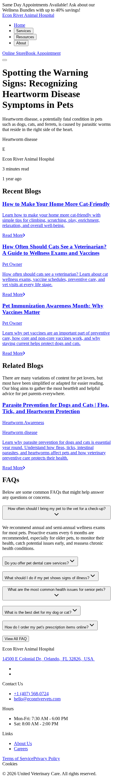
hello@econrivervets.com (37, 698)
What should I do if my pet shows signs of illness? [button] (47, 578)
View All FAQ (16, 639)
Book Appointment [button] (43, 53)
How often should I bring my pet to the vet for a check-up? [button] (56, 508)
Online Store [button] (13, 53)
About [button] (21, 43)
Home (19, 25)
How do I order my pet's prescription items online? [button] (46, 627)
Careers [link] (21, 748)
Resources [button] (25, 37)
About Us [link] (23, 743)
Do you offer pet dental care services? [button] (37, 563)
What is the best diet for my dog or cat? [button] (38, 612)
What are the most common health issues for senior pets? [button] (56, 589)
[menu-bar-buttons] (4, 60)
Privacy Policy (46, 758)
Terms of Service (17, 758)
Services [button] (23, 31)
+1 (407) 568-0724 (31, 693)
